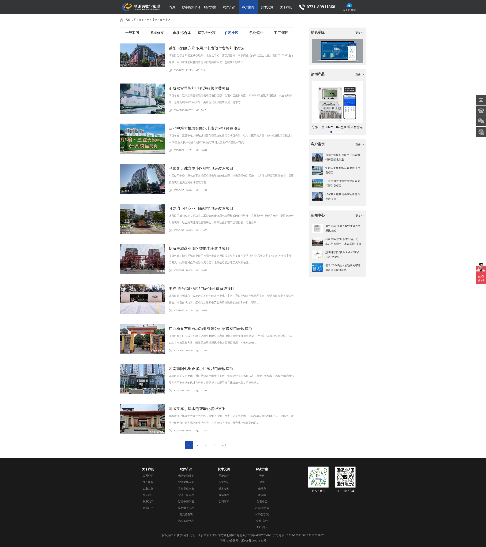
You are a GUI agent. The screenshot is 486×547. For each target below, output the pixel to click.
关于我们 (286, 7)
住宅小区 (165, 19)
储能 (262, 482)
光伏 (262, 475)
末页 (224, 445)
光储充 (262, 488)
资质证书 (148, 508)
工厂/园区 (281, 33)
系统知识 (224, 475)
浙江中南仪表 (186, 501)
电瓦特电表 (186, 514)
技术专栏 (224, 488)
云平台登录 (349, 10)
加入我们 (148, 495)
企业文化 (148, 488)
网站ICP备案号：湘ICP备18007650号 (243, 540)
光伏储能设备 (186, 475)
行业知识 (224, 482)
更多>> (359, 32)
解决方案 (210, 7)
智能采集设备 (186, 482)
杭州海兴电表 (186, 508)
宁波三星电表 (186, 495)
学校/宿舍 (256, 33)
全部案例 (132, 33)
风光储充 (157, 33)
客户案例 (248, 7)
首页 (172, 7)
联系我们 (148, 501)
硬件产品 (229, 7)
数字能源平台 (191, 7)
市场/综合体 (182, 33)
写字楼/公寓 (207, 33)
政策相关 (224, 495)
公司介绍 (148, 475)
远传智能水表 (186, 520)
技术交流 (267, 7)
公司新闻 (224, 501)
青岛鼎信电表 (186, 488)
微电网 (262, 495)
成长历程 (148, 482)
